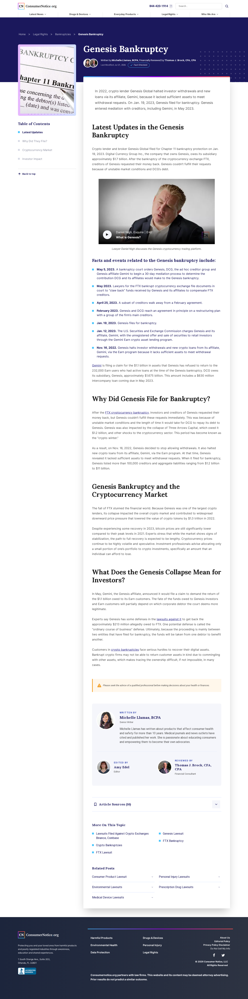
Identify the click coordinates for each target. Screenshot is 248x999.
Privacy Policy (210, 945)
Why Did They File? (34, 141)
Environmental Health (104, 945)
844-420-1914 (158, 6)
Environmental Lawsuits (107, 887)
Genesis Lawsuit (173, 833)
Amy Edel (121, 767)
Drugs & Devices (78, 14)
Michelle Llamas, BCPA (125, 60)
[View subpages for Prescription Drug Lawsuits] (219, 887)
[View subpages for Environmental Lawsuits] (152, 887)
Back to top (29, 174)
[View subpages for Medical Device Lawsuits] (152, 897)
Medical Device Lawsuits (108, 897)
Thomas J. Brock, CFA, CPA (180, 60)
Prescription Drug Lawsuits (176, 887)
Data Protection (100, 952)
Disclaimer (224, 945)
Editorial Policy (222, 941)
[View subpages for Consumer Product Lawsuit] (152, 877)
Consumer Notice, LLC (38, 935)
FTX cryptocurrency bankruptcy (127, 412)
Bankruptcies (63, 34)
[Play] (107, 234)
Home (22, 34)
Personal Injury (152, 945)
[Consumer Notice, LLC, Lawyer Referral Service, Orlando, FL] (27, 971)
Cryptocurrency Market (37, 150)
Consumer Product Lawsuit (109, 876)
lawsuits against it (169, 619)
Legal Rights (168, 14)
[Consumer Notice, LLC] (37, 6)
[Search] (226, 6)
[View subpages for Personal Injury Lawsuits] (219, 877)
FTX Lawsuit (104, 852)
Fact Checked (140, 65)
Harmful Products (102, 937)
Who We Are (208, 14)
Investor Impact (32, 159)
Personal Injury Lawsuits (174, 876)
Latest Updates (32, 132)
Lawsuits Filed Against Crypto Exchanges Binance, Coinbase (122, 836)
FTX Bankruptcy (173, 841)
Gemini (96, 365)
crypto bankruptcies (125, 649)
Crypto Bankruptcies (109, 845)
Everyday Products (125, 14)
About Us (225, 937)
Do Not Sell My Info (220, 949)
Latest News (36, 14)
